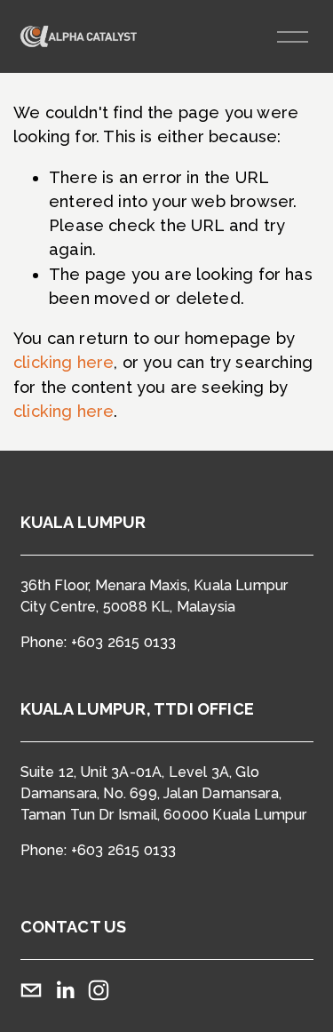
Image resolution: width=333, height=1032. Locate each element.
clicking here (63, 362)
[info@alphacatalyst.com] (31, 990)
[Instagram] (98, 990)
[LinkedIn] (64, 990)
